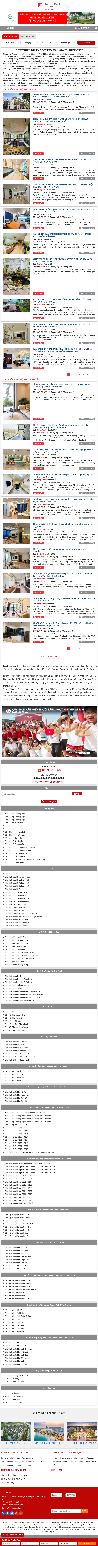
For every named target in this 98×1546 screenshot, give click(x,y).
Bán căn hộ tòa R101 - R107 (16, 1140)
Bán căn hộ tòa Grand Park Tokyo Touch (21, 850)
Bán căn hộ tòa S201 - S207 (16, 1131)
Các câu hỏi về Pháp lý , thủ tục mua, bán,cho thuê (22, 1461)
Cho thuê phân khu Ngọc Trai (17, 1095)
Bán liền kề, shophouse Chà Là (17, 1280)
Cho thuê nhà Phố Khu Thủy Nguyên (20, 982)
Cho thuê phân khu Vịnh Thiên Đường (20, 1349)
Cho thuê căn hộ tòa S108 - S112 (18, 1179)
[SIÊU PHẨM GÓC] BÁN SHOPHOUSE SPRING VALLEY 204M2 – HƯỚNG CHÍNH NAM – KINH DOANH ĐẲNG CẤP (61, 95)
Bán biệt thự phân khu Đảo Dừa (17, 1221)
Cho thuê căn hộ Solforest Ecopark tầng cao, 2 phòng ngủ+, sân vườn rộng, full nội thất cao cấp (62, 385)
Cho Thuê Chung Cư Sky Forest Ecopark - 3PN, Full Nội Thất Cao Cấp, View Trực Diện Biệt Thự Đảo (62, 574)
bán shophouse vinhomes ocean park (39, 1522)
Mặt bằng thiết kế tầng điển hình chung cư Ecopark (73, 1458)
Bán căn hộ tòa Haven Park (16, 853)
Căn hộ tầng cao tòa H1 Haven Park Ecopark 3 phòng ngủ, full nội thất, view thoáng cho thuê (63, 450)
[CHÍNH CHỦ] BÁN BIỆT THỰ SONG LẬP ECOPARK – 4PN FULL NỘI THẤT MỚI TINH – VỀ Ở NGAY (63, 185)
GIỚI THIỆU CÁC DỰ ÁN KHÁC (13, 1470)
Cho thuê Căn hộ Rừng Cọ (15, 904)
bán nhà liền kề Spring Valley (16, 965)
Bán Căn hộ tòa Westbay (15, 835)
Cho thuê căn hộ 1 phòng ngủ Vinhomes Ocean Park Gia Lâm (30, 1167)
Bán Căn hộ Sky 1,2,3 (13, 826)
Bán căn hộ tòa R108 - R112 (16, 1143)
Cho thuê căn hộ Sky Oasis (16, 907)
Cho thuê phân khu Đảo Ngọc (17, 1358)
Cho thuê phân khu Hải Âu (15, 1092)
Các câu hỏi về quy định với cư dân (16, 1465)
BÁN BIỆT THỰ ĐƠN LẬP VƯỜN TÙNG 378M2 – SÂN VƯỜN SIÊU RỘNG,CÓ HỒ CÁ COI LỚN (62, 300)
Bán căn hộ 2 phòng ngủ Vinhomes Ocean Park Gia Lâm (28, 1119)
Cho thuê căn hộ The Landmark (18, 874)
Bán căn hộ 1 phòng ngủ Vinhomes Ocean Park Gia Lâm (28, 1116)
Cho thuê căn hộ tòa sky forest (17, 877)
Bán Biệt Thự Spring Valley (15, 1030)
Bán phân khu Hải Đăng (14, 1310)
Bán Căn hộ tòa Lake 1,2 (15, 829)
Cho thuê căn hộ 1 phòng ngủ (17, 880)
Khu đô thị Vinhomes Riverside (14, 1475)
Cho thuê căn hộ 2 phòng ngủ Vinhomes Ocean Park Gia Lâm (30, 1170)
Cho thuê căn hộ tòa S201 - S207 (18, 1182)
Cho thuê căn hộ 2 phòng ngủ (17, 883)
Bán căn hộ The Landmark (15, 862)
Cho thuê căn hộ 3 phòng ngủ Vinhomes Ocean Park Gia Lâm (30, 1173)
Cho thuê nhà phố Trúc (14, 976)
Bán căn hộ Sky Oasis (14, 841)
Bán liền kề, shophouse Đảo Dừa (18, 1286)
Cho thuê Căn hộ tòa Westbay (17, 901)
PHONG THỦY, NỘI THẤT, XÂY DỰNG (66, 1452)
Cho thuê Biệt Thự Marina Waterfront (20, 1057)
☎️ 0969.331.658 (87, 28)
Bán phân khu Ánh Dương (15, 1331)
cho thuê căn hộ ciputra (73, 1529)
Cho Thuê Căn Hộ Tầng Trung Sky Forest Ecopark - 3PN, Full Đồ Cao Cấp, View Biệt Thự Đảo (64, 599)
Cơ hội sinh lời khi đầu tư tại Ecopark (17, 1458)
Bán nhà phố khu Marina (15, 949)
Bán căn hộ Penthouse (14, 823)
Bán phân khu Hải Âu (13, 1071)
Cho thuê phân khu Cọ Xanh (16, 1251)
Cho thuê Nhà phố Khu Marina (17, 985)
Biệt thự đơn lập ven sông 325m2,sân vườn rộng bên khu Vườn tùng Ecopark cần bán (62, 259)
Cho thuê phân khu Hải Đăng (16, 1343)
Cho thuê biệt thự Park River (16, 1048)
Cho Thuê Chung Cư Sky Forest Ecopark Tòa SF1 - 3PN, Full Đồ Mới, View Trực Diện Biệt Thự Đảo (63, 624)
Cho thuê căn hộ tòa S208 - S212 (18, 1188)
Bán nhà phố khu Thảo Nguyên (17, 940)
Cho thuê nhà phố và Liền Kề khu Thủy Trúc (23, 997)
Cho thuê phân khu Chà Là (16, 1247)
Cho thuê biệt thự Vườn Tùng (17, 1045)
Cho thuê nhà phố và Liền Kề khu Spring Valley (24, 994)
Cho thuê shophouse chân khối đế (19, 1203)
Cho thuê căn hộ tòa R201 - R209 (18, 1197)
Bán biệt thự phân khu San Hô (17, 1230)
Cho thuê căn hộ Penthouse (16, 889)
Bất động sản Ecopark (14, 1402)
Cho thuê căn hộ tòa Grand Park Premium (22, 913)
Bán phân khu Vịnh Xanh (15, 1328)
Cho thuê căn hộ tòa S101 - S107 (18, 1176)
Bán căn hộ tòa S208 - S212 (16, 1134)
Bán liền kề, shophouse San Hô (17, 1292)
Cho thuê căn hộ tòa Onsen (16, 926)
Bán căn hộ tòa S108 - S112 (16, 1128)
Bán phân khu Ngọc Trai (14, 1074)
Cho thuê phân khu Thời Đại (16, 1352)
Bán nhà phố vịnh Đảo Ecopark (17, 962)
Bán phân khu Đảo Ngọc (15, 1325)
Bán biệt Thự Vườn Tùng (15, 1015)
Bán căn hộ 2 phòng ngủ (15, 817)
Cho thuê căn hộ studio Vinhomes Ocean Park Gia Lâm (27, 1164)
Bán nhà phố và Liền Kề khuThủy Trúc (20, 958)
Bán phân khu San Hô (14, 1080)
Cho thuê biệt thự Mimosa (15, 1051)
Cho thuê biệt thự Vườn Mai (16, 1042)
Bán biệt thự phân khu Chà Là (17, 1215)
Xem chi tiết (38, 113)
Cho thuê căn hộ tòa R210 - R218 (18, 1200)
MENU (6, 28)
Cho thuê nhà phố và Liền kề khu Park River (23, 991)
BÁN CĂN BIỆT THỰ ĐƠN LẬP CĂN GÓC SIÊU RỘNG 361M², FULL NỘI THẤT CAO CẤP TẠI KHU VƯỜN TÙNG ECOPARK (62, 350)
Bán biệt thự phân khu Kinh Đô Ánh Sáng (21, 1224)
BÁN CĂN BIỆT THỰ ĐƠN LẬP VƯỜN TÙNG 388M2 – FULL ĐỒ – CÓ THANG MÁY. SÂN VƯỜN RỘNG (63, 325)
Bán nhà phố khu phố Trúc (15, 937)
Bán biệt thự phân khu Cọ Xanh (17, 1218)
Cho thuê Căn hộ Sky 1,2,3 (16, 892)
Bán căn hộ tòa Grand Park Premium (20, 847)
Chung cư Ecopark (10, 54)
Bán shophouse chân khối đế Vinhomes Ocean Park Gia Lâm (29, 1152)
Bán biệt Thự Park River (14, 1018)
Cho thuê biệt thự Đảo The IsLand (18, 1054)
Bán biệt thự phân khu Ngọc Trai (18, 1227)
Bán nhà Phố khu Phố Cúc (15, 946)
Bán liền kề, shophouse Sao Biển (18, 1299)
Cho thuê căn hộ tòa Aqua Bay (17, 910)
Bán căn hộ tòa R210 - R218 (16, 1149)
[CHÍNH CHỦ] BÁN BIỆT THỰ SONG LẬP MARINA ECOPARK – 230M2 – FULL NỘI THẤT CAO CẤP (64, 160)
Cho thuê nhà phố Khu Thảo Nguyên (20, 979)
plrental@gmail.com (15, 1504)
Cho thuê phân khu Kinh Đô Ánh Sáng (20, 1257)
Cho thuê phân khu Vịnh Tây (16, 1355)
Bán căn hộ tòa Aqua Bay (15, 844)
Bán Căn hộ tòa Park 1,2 (15, 832)
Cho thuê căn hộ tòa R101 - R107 (18, 1191)
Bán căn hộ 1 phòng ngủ (15, 814)
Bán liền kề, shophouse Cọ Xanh (18, 1283)
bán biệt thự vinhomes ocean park (13, 1522)
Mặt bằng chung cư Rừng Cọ (16, 1376)
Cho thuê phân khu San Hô (16, 1101)
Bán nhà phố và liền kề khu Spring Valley (21, 955)
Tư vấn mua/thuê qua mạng (49, 782)
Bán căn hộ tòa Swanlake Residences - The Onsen (25, 859)
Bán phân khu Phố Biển (14, 1313)
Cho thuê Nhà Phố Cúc (14, 988)
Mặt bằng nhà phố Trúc (14, 1382)
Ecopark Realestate (13, 1399)
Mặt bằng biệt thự (12, 1379)
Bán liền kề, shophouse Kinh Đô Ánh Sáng (22, 1289)
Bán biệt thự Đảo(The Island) (16, 1024)
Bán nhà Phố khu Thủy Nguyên (17, 943)
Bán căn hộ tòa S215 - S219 (16, 1137)
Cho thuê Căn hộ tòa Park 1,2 (17, 895)
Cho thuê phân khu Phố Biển (16, 1346)
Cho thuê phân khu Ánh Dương (17, 1364)
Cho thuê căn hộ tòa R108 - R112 (18, 1194)
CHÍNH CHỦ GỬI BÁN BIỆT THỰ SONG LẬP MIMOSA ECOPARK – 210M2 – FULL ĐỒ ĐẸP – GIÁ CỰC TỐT (62, 120)
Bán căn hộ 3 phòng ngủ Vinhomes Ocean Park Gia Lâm (28, 1122)
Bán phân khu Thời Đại (14, 1319)
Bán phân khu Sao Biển (14, 1077)
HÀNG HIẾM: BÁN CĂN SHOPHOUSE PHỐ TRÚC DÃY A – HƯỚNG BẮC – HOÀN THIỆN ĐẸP (62, 235)
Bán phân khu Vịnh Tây (14, 1322)
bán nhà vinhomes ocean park (62, 1522)
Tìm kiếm (86, 43)
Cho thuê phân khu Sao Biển (16, 1098)
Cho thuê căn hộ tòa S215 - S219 (18, 1185)
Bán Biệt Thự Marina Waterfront (17, 1027)
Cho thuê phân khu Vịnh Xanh (17, 1361)
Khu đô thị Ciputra (12, 1393)
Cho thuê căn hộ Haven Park (16, 920)
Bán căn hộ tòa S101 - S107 (16, 1125)
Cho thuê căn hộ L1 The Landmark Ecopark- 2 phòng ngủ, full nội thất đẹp (63, 549)
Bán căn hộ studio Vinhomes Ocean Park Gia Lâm (25, 1112)
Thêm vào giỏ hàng (87, 113)
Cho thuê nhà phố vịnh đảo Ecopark (19, 1000)
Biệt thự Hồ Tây (7, 1483)
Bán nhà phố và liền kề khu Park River (20, 952)
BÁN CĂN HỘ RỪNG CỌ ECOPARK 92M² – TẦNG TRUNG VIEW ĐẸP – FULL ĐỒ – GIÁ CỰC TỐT (63, 210)
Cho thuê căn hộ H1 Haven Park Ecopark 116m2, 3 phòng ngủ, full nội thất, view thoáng (63, 475)
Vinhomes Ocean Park (14, 1396)
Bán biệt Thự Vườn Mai (14, 1012)
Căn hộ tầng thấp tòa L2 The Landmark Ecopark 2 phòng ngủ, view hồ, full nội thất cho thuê (64, 500)
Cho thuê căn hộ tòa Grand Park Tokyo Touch (23, 917)
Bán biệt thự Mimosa (13, 1021)
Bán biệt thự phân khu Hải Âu (17, 1233)
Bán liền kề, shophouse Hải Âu (17, 1295)
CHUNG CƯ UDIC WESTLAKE (13, 1479)
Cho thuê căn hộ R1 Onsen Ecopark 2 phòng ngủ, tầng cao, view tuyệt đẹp (62, 525)
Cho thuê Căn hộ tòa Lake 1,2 (17, 898)
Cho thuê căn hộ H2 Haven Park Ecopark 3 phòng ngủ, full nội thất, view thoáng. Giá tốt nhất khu (61, 426)
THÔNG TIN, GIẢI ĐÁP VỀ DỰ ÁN (15, 1452)
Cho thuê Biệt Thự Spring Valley (18, 1060)
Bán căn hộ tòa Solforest (15, 856)
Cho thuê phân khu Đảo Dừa (16, 1254)
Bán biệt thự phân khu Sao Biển (17, 1236)
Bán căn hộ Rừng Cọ (13, 838)
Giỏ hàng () (50, 801)
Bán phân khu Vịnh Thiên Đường (18, 1316)
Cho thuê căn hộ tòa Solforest (17, 923)
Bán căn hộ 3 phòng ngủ (15, 820)
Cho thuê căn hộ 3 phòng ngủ (17, 886)
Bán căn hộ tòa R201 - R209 (16, 1146)
